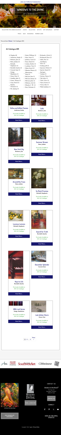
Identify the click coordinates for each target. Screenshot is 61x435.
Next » (33, 338)
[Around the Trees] (15, 178)
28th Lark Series (19, 309)
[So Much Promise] (38, 188)
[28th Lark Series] (15, 306)
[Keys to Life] (15, 278)
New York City (19, 149)
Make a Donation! (30, 402)
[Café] (38, 105)
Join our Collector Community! (30, 2)
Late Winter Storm (42, 315)
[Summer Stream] (38, 139)
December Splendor (42, 265)
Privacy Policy (36, 427)
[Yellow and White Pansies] (15, 105)
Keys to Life (19, 281)
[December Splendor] (38, 261)
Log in (31, 427)
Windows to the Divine (30, 9)
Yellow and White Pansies (19, 108)
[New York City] (15, 146)
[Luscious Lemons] (15, 221)
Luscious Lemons (19, 224)
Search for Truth (42, 232)
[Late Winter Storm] (38, 312)
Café (42, 108)
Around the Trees (19, 182)
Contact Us (51, 398)
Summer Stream (42, 142)
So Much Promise (42, 191)
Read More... (19, 120)
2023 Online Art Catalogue (10, 416)
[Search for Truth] (38, 228)
